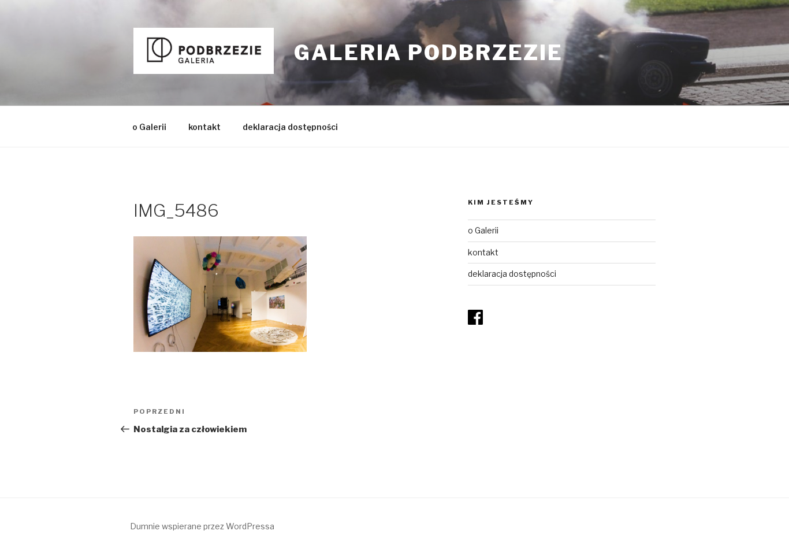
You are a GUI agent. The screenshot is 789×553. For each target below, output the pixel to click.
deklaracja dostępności (290, 127)
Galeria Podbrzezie (428, 52)
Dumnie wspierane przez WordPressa (202, 526)
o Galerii (149, 127)
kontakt (204, 127)
